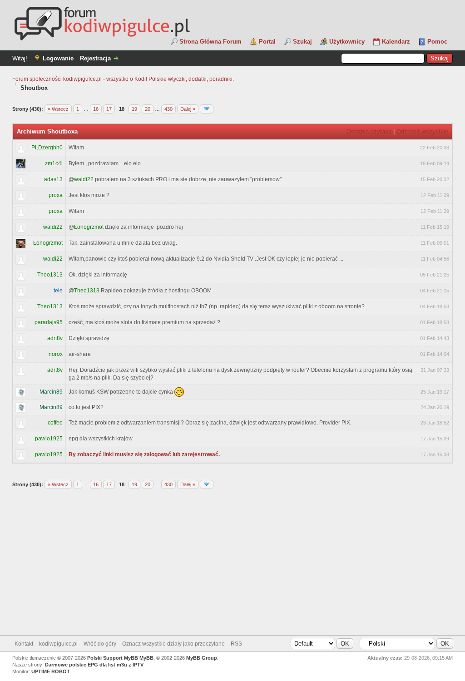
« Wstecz (58, 109)
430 (168, 109)
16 (96, 109)
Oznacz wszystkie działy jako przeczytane (173, 644)
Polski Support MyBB (112, 658)
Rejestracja (95, 58)
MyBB (146, 658)
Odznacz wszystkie (422, 131)
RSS (236, 644)
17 (109, 109)
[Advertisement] (232, 562)
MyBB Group (201, 658)
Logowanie (58, 58)
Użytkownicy (347, 41)
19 (134, 109)
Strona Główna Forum (210, 41)
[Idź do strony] (206, 109)
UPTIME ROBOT (50, 671)
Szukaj (302, 41)
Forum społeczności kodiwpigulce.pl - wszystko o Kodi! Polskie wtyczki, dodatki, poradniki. (123, 79)
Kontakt (24, 644)
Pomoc (437, 41)
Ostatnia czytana (368, 131)
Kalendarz (396, 41)
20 (147, 109)
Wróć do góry (100, 644)
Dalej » (187, 109)
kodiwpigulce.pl (58, 644)
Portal (267, 41)
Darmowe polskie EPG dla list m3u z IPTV (94, 664)
